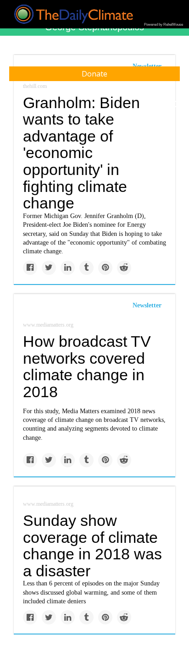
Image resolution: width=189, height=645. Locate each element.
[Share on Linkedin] (68, 268)
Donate (94, 74)
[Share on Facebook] (30, 268)
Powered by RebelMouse (163, 24)
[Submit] (176, 104)
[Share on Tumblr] (86, 268)
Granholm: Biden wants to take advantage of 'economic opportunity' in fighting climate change (81, 153)
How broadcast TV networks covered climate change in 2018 (87, 366)
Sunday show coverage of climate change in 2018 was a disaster (92, 545)
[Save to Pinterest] (105, 268)
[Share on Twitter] (49, 268)
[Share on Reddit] (124, 268)
